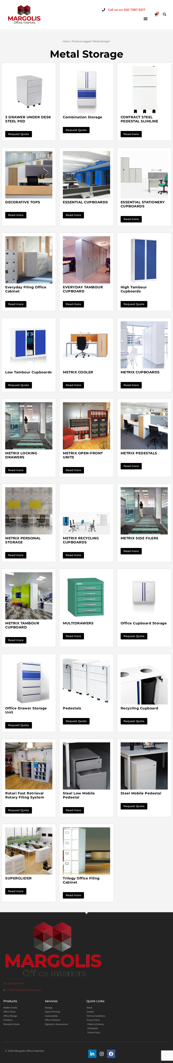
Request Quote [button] (18, 134)
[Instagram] (102, 1054)
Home (66, 41)
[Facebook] (111, 1054)
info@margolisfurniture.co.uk (23, 990)
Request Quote (133, 806)
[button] (145, 19)
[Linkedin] (92, 1054)
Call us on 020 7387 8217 (126, 10)
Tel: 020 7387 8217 (13, 983)
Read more (131, 134)
